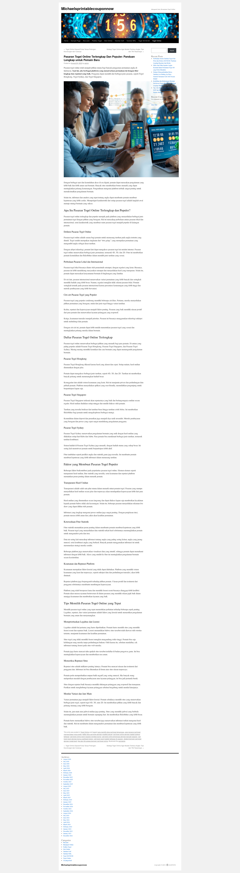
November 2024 (68, 806)
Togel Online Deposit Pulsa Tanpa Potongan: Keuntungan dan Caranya (80, 50)
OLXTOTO (172, 865)
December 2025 (68, 777)
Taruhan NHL (131, 40)
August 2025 (67, 786)
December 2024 (68, 804)
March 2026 (66, 770)
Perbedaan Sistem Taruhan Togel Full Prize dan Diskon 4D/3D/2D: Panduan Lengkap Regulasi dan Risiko (164, 60)
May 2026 (66, 766)
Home (66, 40)
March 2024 (66, 824)
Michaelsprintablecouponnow (87, 8)
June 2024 (66, 818)
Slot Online (108, 40)
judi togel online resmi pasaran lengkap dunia (85, 737)
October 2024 (67, 809)
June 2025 (66, 791)
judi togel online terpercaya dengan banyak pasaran (119, 737)
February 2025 (67, 800)
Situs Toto (154, 105)
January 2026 (67, 775)
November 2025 (68, 779)
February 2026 (67, 773)
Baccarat (86, 40)
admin (86, 63)
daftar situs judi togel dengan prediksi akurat (97, 734)
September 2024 (68, 811)
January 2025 (67, 802)
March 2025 (66, 797)
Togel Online (156, 40)
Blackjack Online (68, 845)
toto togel (154, 114)
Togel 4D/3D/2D (144, 40)
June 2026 (66, 764)
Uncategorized (67, 860)
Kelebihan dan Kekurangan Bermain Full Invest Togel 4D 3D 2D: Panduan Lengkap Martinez (164, 83)
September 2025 (68, 784)
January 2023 (67, 833)
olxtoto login (155, 109)
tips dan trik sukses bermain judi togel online (93, 741)
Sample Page (75, 40)
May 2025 (66, 793)
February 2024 (67, 827)
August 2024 (67, 813)
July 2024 (66, 815)
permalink (121, 741)
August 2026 (67, 759)
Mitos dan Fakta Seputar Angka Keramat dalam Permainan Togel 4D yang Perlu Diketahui (164, 67)
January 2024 (67, 829)
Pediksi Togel (97, 40)
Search (172, 50)
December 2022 (68, 836)
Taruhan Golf (119, 40)
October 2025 (67, 782)
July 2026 (66, 761)
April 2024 (66, 822)
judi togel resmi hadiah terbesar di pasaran (108, 739)
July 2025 (66, 788)
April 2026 (66, 768)
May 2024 (66, 820)
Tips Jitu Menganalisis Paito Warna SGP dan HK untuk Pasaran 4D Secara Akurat (163, 90)
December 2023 (68, 831)
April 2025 (66, 795)
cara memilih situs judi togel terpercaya (111, 732)
